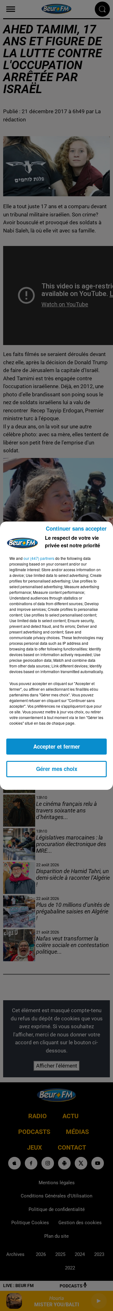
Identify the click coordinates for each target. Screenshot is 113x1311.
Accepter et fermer (56, 746)
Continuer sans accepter (76, 528)
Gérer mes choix (56, 769)
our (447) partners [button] (39, 558)
